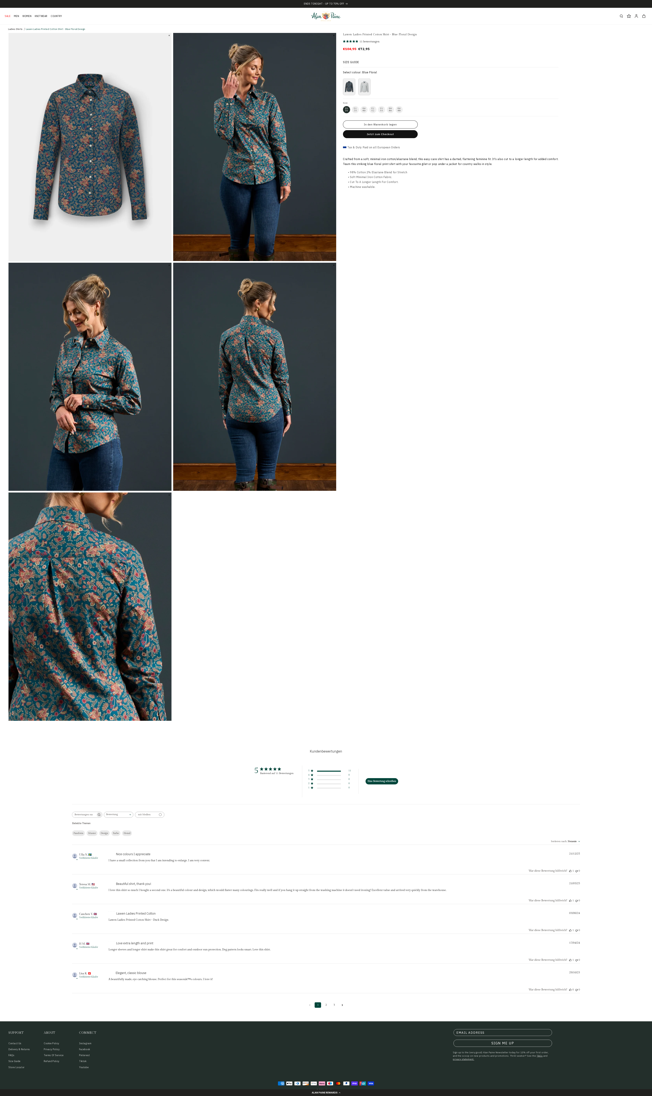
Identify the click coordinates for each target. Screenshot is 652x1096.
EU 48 (399, 109)
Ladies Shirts (15, 29)
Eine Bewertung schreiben (382, 781)
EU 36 (346, 109)
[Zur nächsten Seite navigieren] (342, 1005)
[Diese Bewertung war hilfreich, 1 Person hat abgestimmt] (570, 870)
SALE (8, 16)
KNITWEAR (41, 16)
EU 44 (381, 109)
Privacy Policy (52, 1049)
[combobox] (118, 815)
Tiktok (83, 1061)
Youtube (84, 1067)
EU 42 (372, 109)
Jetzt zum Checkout (380, 134)
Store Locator (16, 1067)
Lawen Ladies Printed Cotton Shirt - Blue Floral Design (55, 29)
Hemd (127, 833)
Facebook (84, 1049)
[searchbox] (84, 815)
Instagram (85, 1043)
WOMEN (26, 16)
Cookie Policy (51, 1043)
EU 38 (355, 109)
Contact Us (14, 1043)
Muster (92, 833)
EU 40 (364, 109)
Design (104, 833)
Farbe (116, 833)
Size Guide (14, 1061)
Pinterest (84, 1055)
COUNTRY (56, 16)
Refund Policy (51, 1061)
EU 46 (390, 109)
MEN (16, 16)
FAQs (11, 1055)
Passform (78, 833)
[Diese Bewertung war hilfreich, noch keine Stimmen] (570, 989)
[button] (326, 1092)
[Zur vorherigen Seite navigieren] (309, 1005)
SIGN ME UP (502, 1043)
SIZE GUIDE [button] (351, 62)
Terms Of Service (54, 1055)
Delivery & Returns (19, 1049)
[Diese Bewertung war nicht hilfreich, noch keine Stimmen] (576, 870)
